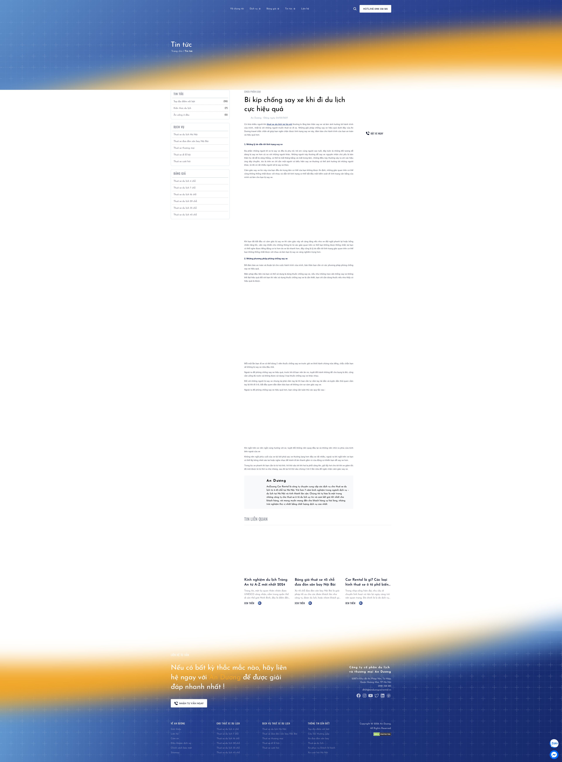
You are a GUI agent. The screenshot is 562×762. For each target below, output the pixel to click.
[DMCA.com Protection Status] (382, 734)
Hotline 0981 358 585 (375, 9)
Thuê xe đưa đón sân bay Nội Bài (191, 141)
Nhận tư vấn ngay (191, 703)
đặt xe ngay (377, 133)
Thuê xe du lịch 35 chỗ (185, 208)
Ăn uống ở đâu (181, 115)
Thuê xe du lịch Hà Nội (186, 134)
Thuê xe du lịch (316, 743)
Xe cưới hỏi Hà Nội (318, 752)
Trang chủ (176, 51)
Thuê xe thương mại (184, 148)
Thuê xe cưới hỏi (182, 161)
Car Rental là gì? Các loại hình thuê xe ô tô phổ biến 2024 (367, 584)
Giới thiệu (176, 729)
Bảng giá (271, 9)
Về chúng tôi (237, 9)
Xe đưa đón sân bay (318, 738)
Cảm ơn (175, 738)
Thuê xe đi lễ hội (182, 155)
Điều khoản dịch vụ (181, 743)
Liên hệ (305, 9)
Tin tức (288, 9)
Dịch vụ (254, 9)
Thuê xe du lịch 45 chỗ (185, 215)
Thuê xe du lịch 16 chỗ (185, 194)
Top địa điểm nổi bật (184, 101)
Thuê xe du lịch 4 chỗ (185, 181)
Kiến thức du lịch (182, 108)
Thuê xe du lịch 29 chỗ (185, 201)
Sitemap (175, 752)
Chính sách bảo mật (181, 748)
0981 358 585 (384, 686)
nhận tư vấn (374, 142)
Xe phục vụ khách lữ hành (321, 748)
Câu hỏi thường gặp (318, 734)
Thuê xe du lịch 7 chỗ (185, 188)
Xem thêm (249, 603)
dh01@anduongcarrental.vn (376, 690)
